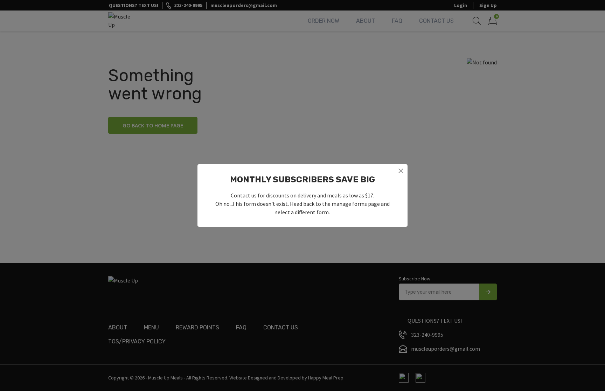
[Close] (401, 170)
